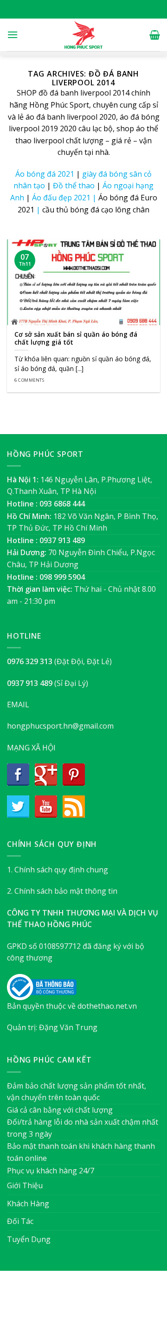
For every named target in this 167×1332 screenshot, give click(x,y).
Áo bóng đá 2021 (44, 174)
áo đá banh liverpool (61, 117)
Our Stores (68, 1306)
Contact (130, 1306)
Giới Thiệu (25, 1185)
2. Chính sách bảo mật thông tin (62, 891)
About (33, 1306)
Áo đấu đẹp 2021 (61, 197)
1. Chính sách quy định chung (57, 870)
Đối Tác (20, 1221)
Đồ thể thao (74, 185)
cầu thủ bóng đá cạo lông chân (95, 210)
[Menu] (12, 34)
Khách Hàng (28, 1203)
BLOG (101, 1306)
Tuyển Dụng (29, 1239)
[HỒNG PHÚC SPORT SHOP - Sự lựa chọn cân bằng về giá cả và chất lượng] (83, 35)
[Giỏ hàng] (154, 35)
